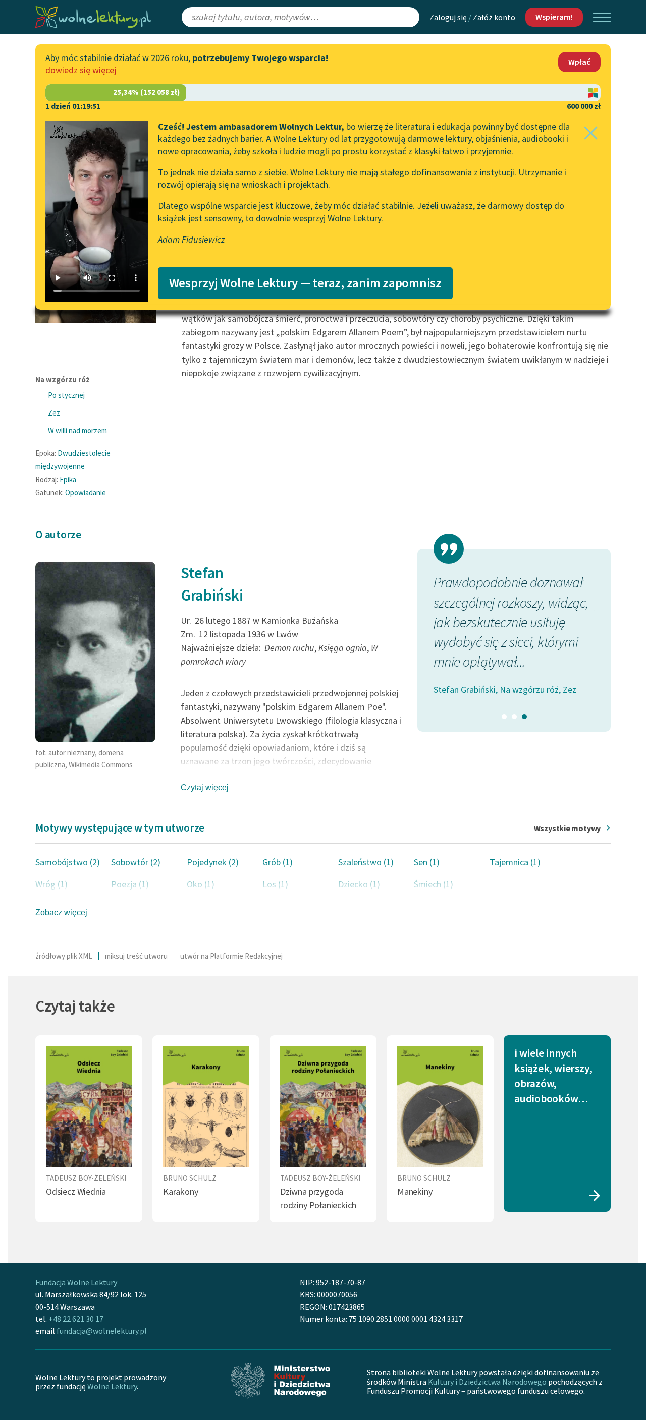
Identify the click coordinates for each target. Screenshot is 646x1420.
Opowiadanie (85, 492)
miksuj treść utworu (136, 956)
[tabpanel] (514, 624)
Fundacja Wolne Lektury (76, 1282)
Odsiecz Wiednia (76, 1191)
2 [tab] (514, 716)
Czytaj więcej (205, 787)
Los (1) (275, 884)
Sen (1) (427, 862)
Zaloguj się (448, 17)
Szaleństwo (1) (366, 862)
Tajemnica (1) (515, 862)
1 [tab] (504, 716)
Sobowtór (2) (135, 862)
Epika (68, 479)
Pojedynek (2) (213, 862)
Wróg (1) (51, 884)
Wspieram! (554, 17)
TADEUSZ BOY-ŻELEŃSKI (86, 1178)
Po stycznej (66, 395)
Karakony (180, 1191)
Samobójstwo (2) (67, 862)
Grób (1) (277, 862)
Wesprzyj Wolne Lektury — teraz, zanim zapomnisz (305, 283)
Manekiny (415, 1191)
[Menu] (602, 17)
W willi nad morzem (77, 430)
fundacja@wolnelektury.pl (102, 1331)
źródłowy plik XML (63, 956)
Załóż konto (494, 17)
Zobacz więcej (61, 912)
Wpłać (579, 61)
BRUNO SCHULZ (190, 1178)
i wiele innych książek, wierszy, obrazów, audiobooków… (553, 1075)
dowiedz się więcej (80, 70)
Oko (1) (200, 884)
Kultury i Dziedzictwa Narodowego (487, 1382)
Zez (54, 413)
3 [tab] (524, 716)
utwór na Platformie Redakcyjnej (231, 956)
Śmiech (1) (433, 884)
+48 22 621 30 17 (75, 1319)
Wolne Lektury (112, 1386)
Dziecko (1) (359, 884)
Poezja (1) (130, 884)
